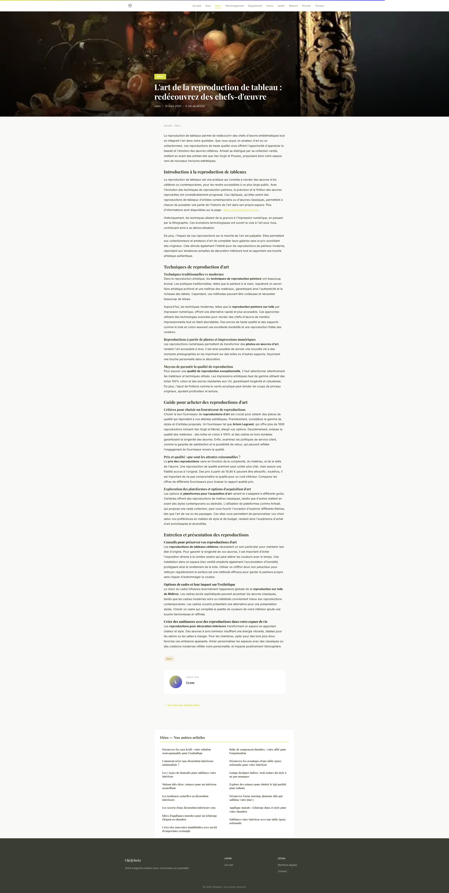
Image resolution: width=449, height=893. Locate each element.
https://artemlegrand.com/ (241, 210)
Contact (282, 871)
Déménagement (234, 5)
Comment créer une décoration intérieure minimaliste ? (188, 762)
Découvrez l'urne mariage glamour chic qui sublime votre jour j (256, 797)
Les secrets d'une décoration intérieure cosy (189, 807)
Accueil (196, 5)
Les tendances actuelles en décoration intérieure (185, 797)
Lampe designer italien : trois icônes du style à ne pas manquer (257, 774)
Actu (208, 5)
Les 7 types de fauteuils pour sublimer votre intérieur (189, 774)
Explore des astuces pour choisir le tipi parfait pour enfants (257, 786)
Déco (218, 5)
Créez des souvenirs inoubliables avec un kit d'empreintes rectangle (189, 829)
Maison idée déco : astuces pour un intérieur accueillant (189, 786)
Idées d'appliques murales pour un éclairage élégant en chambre (189, 817)
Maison (293, 5)
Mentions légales (287, 864)
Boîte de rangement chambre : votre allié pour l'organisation (257, 751)
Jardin (281, 5)
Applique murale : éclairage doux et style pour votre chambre (257, 809)
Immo (269, 5)
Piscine (306, 5)
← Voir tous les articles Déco (182, 705)
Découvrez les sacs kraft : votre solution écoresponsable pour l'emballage (186, 751)
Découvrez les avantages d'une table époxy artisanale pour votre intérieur (255, 762)
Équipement (255, 5)
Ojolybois (133, 860)
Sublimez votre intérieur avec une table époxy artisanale (257, 821)
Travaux (319, 5)
